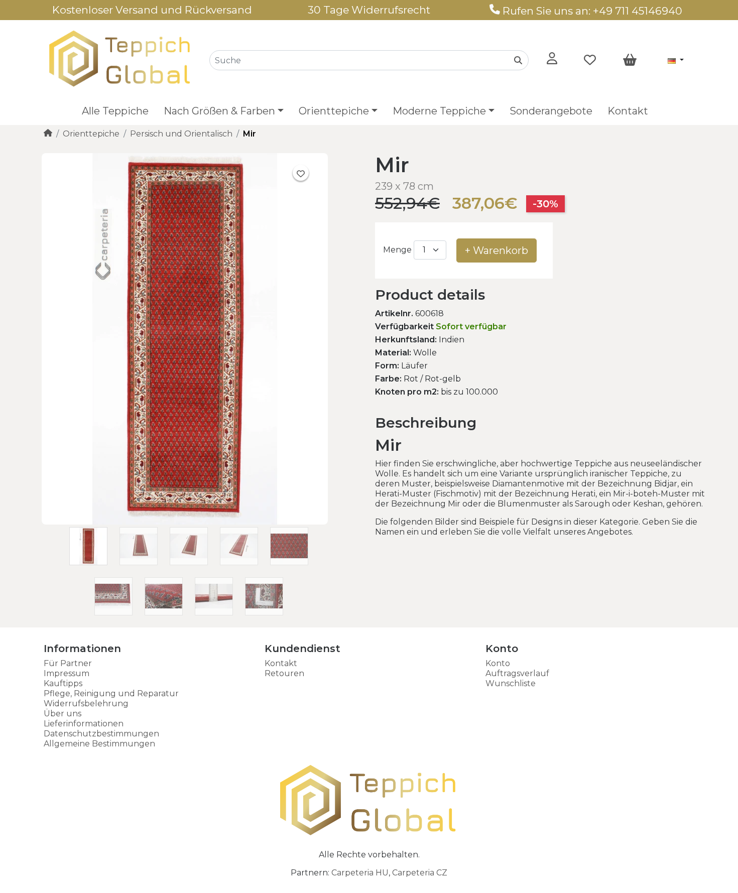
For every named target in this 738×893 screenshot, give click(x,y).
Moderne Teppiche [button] (439, 111)
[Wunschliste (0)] (590, 60)
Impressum (66, 673)
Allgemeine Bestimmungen (99, 743)
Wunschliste (510, 683)
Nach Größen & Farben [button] (219, 111)
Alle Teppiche (115, 111)
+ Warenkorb (496, 250)
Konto (497, 663)
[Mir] (185, 522)
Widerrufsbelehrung (86, 703)
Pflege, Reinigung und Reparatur (111, 693)
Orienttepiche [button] (334, 111)
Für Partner (68, 663)
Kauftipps (63, 683)
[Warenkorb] (630, 60)
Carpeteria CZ (419, 872)
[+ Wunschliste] (301, 173)
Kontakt (627, 111)
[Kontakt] (494, 11)
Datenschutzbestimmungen (101, 733)
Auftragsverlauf (517, 673)
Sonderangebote (551, 111)
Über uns (62, 713)
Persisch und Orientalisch (181, 134)
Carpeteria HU (360, 872)
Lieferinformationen (84, 723)
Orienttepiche (91, 134)
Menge (397, 249)
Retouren (284, 673)
